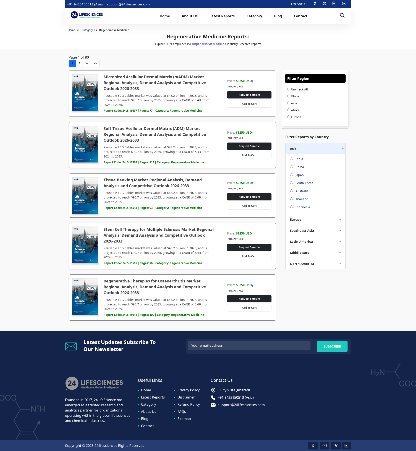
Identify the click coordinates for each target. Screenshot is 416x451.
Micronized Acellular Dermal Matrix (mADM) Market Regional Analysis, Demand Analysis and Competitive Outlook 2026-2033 (155, 82)
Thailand (301, 199)
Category (148, 404)
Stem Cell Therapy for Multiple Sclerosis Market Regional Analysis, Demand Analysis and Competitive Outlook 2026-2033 (159, 235)
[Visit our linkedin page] (346, 445)
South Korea (304, 183)
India (299, 159)
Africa (295, 110)
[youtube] (344, 4)
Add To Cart (249, 104)
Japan (299, 175)
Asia (294, 103)
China (299, 167)
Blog (144, 418)
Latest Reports (153, 397)
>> (86, 63)
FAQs (181, 411)
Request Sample (249, 95)
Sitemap (184, 418)
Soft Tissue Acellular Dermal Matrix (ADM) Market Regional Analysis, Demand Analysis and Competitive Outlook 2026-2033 (155, 134)
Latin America (301, 241)
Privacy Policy (188, 390)
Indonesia (302, 207)
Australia (302, 191)
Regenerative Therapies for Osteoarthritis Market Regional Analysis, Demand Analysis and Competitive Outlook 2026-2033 (155, 286)
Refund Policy (188, 404)
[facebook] (315, 4)
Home (146, 390)
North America (302, 263)
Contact (147, 425)
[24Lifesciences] (86, 15)
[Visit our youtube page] (324, 445)
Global (295, 96)
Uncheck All (299, 89)
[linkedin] (334, 4)
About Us (148, 411)
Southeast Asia (302, 230)
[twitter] (324, 4)
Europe (296, 117)
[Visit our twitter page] (336, 445)
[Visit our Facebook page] (313, 445)
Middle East (299, 252)
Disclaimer (186, 397)
